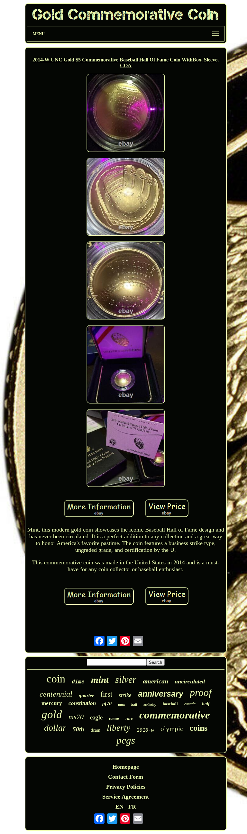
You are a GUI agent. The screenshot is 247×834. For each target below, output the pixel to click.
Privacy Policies (125, 786)
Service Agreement (125, 796)
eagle (96, 717)
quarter (86, 695)
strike (125, 695)
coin (56, 679)
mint (100, 679)
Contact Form (125, 777)
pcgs (125, 740)
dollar (55, 728)
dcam (95, 730)
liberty (118, 728)
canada (190, 704)
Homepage (126, 767)
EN (119, 806)
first (106, 694)
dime (78, 682)
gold (51, 714)
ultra (121, 705)
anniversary (160, 693)
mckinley (149, 705)
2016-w (145, 730)
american (155, 681)
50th (78, 729)
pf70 (107, 703)
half (206, 703)
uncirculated (190, 681)
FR (132, 806)
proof (201, 692)
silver (125, 679)
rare (129, 718)
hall (134, 705)
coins (198, 728)
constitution (82, 703)
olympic (171, 729)
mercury (51, 703)
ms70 (76, 717)
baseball (170, 703)
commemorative (174, 715)
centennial (56, 694)
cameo (114, 718)
